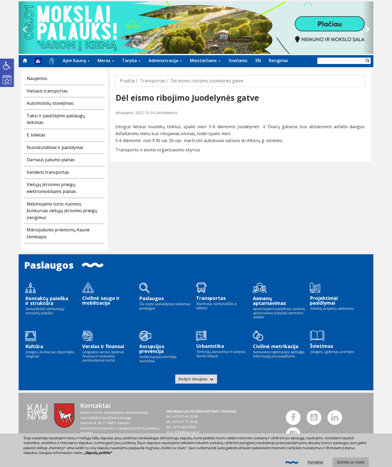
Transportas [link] (152, 81)
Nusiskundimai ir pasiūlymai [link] (55, 147)
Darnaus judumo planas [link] (51, 160)
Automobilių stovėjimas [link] (50, 103)
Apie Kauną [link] (75, 60)
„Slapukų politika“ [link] (98, 452)
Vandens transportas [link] (48, 172)
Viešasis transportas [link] (47, 91)
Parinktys (315, 462)
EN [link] (258, 60)
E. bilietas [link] (36, 135)
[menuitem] (25, 61)
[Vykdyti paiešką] (367, 61)
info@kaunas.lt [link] (187, 432)
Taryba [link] (130, 60)
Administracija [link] (164, 60)
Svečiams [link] (238, 60)
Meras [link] (104, 60)
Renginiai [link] (278, 60)
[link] (7, 66)
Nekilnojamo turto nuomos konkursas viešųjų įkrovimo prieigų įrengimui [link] (62, 210)
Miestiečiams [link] (204, 60)
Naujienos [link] (37, 78)
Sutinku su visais (351, 462)
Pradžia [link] (127, 81)
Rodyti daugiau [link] (194, 378)
